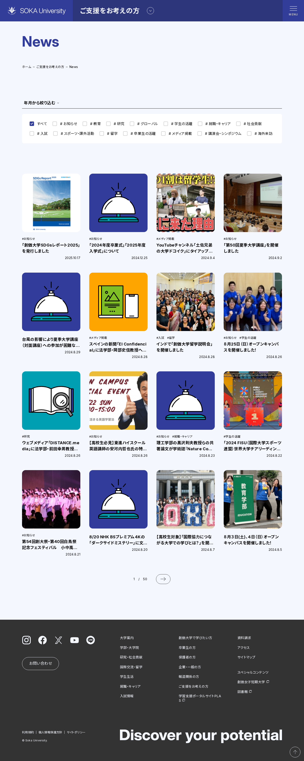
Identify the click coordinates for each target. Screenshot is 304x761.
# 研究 (119, 123)
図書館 (242, 692)
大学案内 (127, 638)
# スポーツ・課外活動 (77, 133)
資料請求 (244, 638)
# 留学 (112, 133)
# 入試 (42, 133)
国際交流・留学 (131, 667)
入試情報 (127, 696)
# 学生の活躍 (182, 123)
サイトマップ (246, 657)
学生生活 (127, 677)
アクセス (243, 648)
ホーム (26, 67)
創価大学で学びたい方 (195, 638)
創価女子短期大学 (251, 682)
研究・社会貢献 (131, 657)
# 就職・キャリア (218, 123)
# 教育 (95, 123)
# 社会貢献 (253, 123)
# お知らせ (68, 123)
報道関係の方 (189, 677)
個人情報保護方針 (50, 732)
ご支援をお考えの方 (50, 67)
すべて (42, 123)
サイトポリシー (76, 732)
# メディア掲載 (180, 133)
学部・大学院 (129, 648)
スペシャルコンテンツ (253, 672)
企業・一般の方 (190, 667)
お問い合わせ (40, 663)
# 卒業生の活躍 (143, 133)
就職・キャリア (130, 686)
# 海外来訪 (264, 133)
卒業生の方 (187, 648)
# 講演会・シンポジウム (223, 133)
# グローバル (147, 123)
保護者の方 (187, 657)
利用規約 (28, 732)
